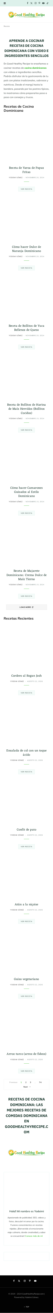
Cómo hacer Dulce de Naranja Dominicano (26, 249)
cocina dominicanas (35, 67)
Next (25, 1087)
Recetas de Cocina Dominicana (19, 108)
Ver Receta (26, 189)
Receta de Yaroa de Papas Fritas (26, 170)
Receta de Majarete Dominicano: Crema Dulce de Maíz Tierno (26, 575)
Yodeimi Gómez (16, 177)
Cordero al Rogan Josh (26, 676)
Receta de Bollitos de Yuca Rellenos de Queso (26, 328)
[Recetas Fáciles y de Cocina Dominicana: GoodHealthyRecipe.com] (26, 14)
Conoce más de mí (34, 1236)
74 (40, 1082)
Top (27, 1307)
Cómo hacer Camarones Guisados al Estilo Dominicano (26, 492)
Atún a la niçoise (26, 904)
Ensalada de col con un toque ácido (26, 752)
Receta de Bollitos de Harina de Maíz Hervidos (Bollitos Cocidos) (26, 409)
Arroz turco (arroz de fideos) (26, 1054)
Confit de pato (26, 829)
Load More (25, 607)
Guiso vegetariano (26, 979)
